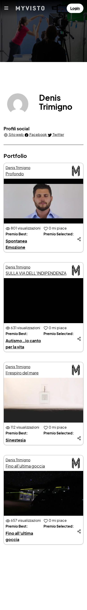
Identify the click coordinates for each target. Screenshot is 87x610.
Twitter (58, 134)
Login (75, 8)
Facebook (38, 134)
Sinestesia (16, 439)
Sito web (16, 134)
